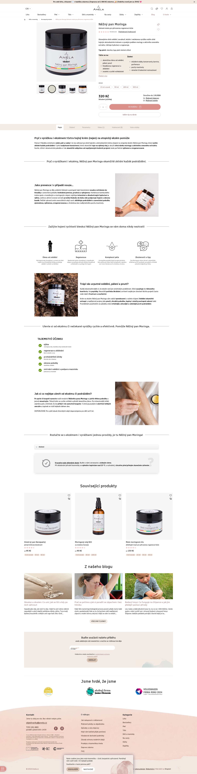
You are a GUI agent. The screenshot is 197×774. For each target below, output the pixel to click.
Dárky (125, 742)
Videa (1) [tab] (101, 127)
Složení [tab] (72, 127)
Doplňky (126, 746)
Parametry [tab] (86, 127)
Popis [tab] (60, 127)
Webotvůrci (150, 769)
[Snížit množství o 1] (100, 107)
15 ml (138, 555)
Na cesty (126, 738)
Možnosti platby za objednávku (92, 724)
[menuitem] (27, 14)
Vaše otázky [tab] (134, 127)
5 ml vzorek (29, 555)
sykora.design (140, 769)
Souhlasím (73, 769)
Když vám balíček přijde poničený (93, 732)
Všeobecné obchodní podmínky (92, 736)
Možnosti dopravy (152, 98)
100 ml (94, 555)
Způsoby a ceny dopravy (90, 728)
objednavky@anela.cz (36, 723)
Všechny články (98, 621)
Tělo (124, 730)
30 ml (37, 555)
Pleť (124, 726)
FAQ (82, 751)
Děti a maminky (128, 734)
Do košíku (132, 107)
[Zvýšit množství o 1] (106, 107)
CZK (27, 9)
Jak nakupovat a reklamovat (91, 720)
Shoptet (168, 769)
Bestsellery (127, 722)
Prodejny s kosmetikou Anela (92, 743)
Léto (124, 719)
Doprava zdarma (87, 747)
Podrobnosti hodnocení (127, 32)
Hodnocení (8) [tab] (117, 127)
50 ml (42, 555)
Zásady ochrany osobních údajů (93, 740)
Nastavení (88, 769)
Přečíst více (103, 76)
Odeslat (92, 660)
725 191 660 (32, 727)
